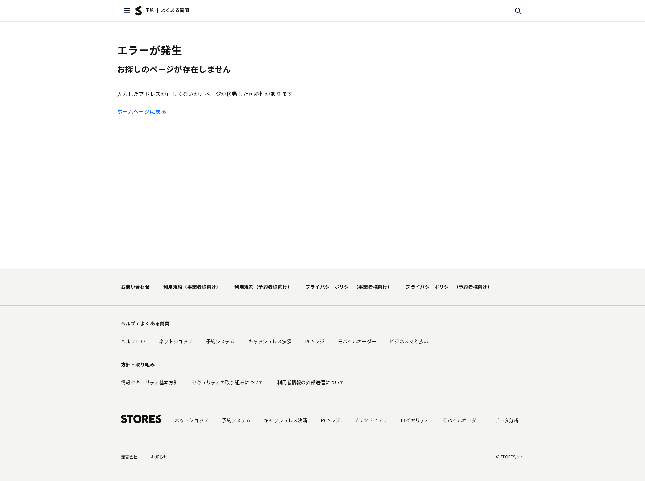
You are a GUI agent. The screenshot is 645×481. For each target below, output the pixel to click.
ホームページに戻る (141, 111)
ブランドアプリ (370, 420)
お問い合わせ (135, 287)
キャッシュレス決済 (270, 341)
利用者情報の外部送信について (310, 382)
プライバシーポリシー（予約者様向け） (448, 287)
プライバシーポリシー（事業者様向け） (349, 287)
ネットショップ (175, 341)
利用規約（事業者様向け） (192, 287)
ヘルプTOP (133, 341)
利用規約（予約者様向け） (263, 287)
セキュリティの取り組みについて (228, 382)
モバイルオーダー (357, 341)
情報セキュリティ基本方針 (149, 382)
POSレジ (315, 341)
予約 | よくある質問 (167, 10)
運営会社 (129, 457)
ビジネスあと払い (409, 341)
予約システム (220, 341)
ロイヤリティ (415, 420)
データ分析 (506, 420)
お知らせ (159, 457)
